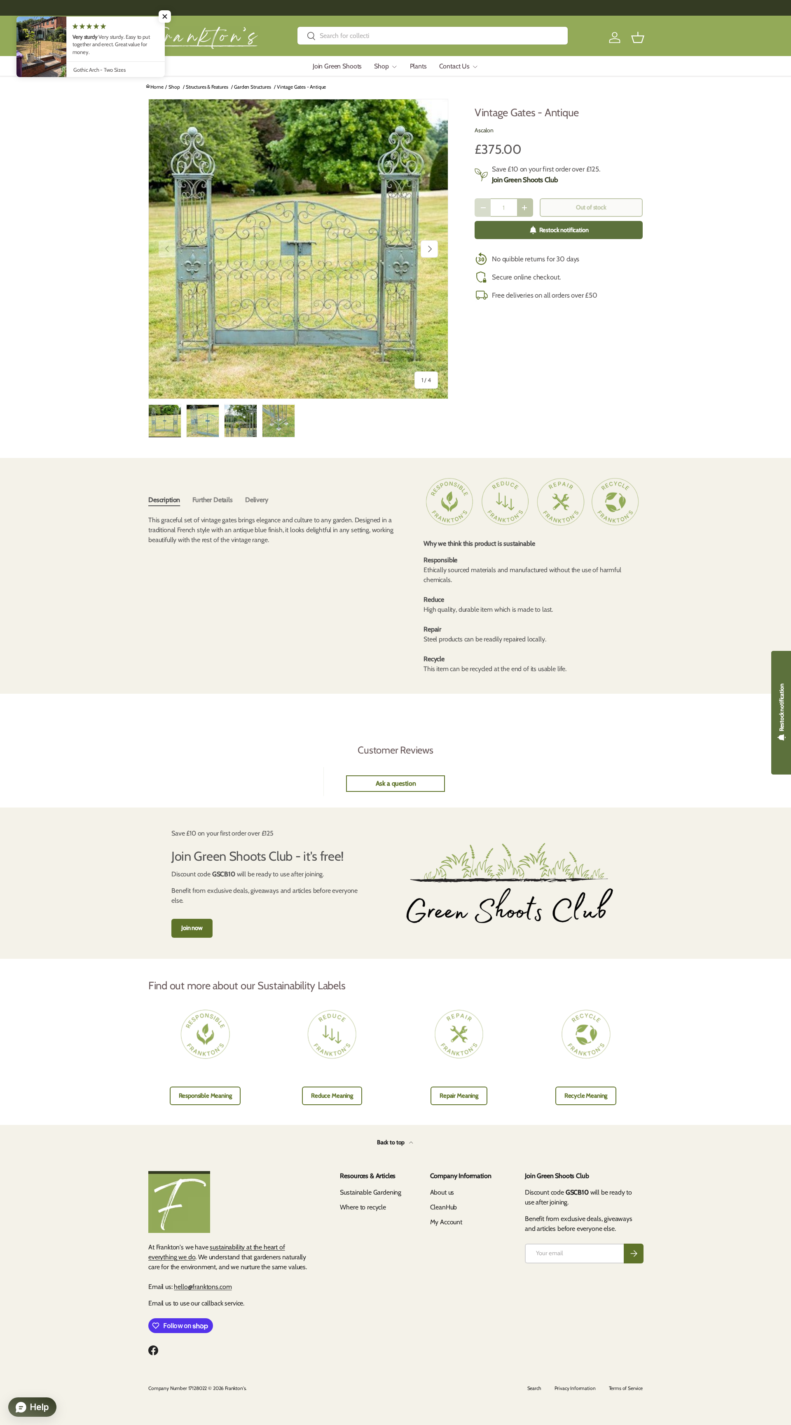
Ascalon (484, 130)
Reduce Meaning (332, 1095)
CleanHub (443, 1207)
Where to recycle (363, 1207)
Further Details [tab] (212, 500)
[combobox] (432, 36)
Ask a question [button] (396, 783)
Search (534, 1388)
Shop (381, 66)
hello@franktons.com (203, 1287)
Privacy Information (575, 1388)
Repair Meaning (459, 1095)
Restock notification (564, 230)
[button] (638, 37)
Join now (192, 928)
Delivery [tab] (256, 500)
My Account (446, 1222)
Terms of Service (626, 1388)
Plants (418, 66)
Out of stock (591, 207)
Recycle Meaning (586, 1095)
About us (442, 1192)
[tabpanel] (272, 553)
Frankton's (235, 1388)
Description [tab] (164, 500)
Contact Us (454, 66)
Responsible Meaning (205, 1095)
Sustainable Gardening (370, 1192)
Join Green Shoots (337, 66)
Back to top (391, 1142)
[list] (298, 249)
